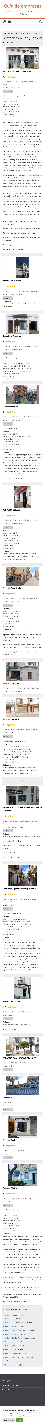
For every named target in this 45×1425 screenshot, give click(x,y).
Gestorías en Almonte (10, 1326)
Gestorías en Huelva (10, 1315)
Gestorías (14, 33)
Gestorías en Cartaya (10, 1349)
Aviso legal (6, 1381)
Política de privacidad (10, 1385)
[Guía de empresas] (4, 21)
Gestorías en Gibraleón (11, 1365)
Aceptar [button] (19, 1420)
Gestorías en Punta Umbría (12, 1353)
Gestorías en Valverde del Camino (14, 1323)
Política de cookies (9, 1390)
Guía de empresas (22, 6)
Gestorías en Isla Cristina (11, 1342)
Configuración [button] (8, 1420)
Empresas (6, 33)
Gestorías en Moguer (10, 1345)
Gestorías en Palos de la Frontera (14, 1357)
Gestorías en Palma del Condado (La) (16, 1330)
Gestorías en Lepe (9, 1319)
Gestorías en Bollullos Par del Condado (16, 1338)
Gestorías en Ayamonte (11, 1334)
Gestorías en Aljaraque (10, 1361)
